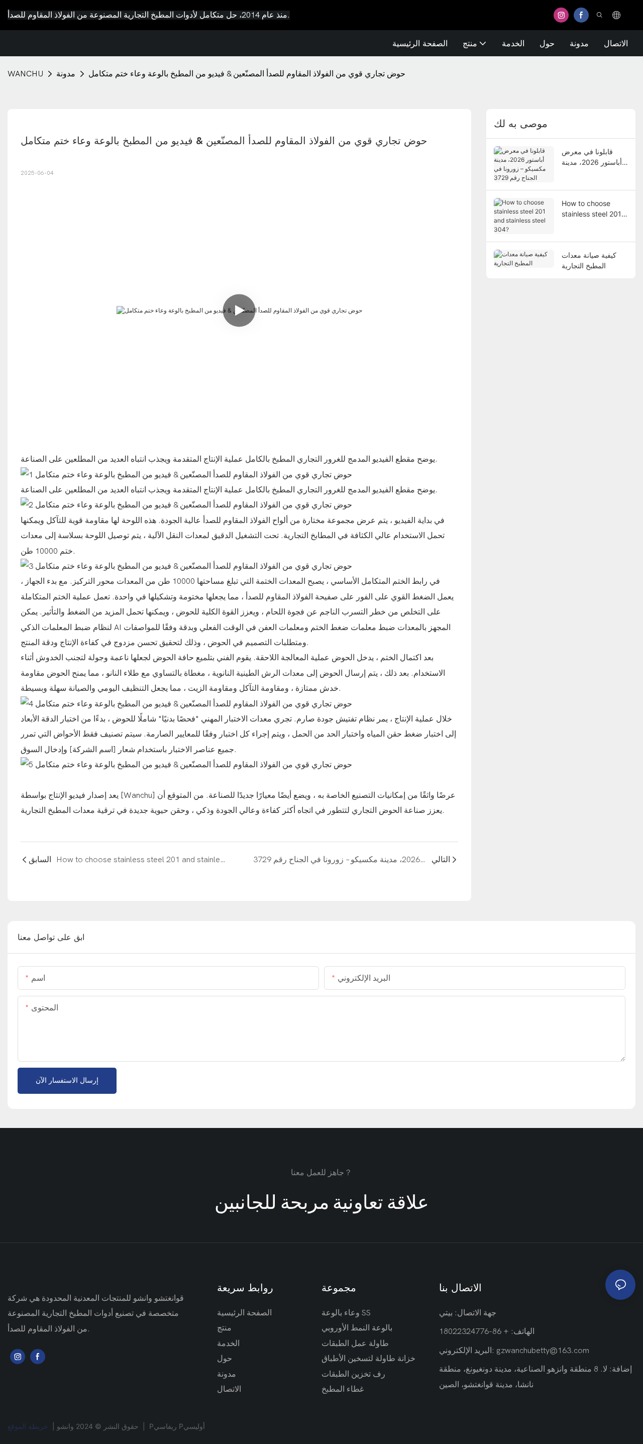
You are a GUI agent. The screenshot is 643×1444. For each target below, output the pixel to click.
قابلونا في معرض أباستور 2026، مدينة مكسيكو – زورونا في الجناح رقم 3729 (592, 157)
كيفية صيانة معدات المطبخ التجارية (589, 260)
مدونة (65, 73)
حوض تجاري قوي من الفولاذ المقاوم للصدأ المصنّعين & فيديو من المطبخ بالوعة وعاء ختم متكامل (246, 73)
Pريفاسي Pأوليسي (177, 1426)
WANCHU (25, 73)
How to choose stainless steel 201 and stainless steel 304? (592, 209)
